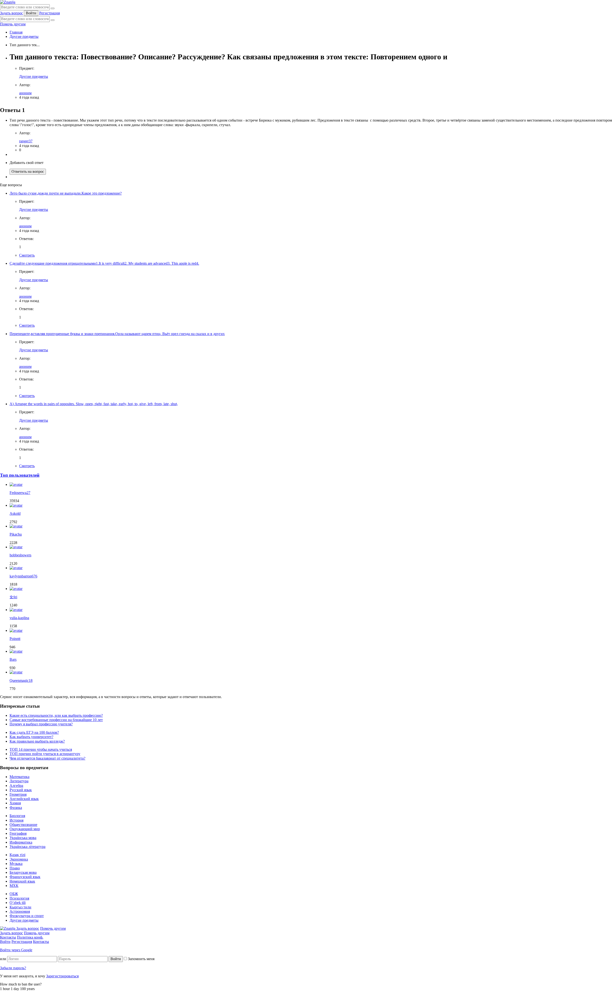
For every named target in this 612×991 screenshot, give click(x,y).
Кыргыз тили (20, 907)
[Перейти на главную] (7, 2)
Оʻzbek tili (18, 903)
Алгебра (16, 786)
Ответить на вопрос (27, 171)
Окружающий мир (25, 829)
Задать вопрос (11, 13)
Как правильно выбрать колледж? (37, 741)
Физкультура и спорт (27, 916)
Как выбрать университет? (31, 737)
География (18, 833)
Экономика (19, 859)
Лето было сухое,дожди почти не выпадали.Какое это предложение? (66, 193)
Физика (16, 808)
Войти (31, 13)
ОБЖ (14, 894)
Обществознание (23, 825)
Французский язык (25, 877)
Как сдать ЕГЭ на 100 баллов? (34, 732)
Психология (19, 898)
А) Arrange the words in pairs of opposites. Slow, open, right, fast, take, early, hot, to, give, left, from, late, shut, (94, 404)
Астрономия (20, 911)
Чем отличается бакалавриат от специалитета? (47, 758)
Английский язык (24, 799)
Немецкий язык (22, 881)
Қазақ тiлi (17, 855)
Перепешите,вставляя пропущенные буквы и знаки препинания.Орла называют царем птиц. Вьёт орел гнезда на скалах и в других (117, 334)
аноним (25, 93)
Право (15, 868)
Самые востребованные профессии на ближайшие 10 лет (56, 720)
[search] (53, 20)
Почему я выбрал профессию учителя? (41, 724)
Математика (19, 777)
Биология (17, 816)
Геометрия (18, 794)
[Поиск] (53, 8)
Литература (19, 781)
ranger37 (26, 141)
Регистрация (49, 13)
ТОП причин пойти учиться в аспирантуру (45, 754)
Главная (16, 32)
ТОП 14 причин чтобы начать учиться (41, 749)
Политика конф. (30, 937)
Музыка (16, 864)
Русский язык (21, 790)
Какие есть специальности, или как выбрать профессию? (56, 715)
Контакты (8, 937)
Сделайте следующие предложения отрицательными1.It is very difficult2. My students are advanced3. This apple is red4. (104, 263)
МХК (14, 886)
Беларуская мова (23, 872)
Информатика (21, 842)
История (16, 820)
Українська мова (23, 838)
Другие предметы (24, 36)
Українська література (27, 847)
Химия (15, 803)
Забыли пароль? (13, 968)
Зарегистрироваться (62, 976)
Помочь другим (13, 24)
